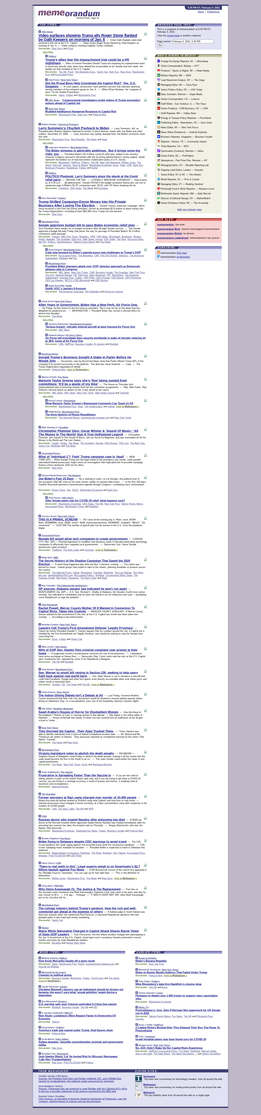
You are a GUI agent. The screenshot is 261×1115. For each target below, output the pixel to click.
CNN (129, 165)
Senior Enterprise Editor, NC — (184, 203)
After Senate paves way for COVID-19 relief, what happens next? (85, 500)
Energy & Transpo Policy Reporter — (185, 118)
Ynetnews (150, 1037)
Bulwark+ (84, 236)
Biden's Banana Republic (151, 960)
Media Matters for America (65, 853)
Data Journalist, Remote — (181, 94)
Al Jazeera (99, 344)
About (201, 11)
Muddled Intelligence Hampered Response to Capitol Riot (80, 111)
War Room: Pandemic (67, 578)
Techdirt (56, 684)
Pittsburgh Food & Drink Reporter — (187, 188)
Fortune (56, 236)
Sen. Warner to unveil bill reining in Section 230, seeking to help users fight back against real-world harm (88, 674)
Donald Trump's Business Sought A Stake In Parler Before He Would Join (85, 359)
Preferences (213, 11)
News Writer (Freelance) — (183, 132)
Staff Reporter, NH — (178, 113)
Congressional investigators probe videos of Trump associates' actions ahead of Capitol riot (93, 102)
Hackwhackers (64, 242)
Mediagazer (149, 1084)
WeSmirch (149, 1092)
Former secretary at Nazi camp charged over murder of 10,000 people (87, 797)
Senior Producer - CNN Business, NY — (184, 108)
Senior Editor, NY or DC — (180, 174)
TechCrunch (97, 978)
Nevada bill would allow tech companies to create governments (83, 538)
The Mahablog (85, 255)
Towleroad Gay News (86, 831)
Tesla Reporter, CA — (174, 146)
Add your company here (189, 209)
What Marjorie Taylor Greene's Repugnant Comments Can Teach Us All (89, 403)
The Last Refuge (123, 572)
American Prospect (68, 124)
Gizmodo (89, 550)
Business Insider (104, 272)
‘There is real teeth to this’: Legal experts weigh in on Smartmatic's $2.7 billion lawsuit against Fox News (89, 868)
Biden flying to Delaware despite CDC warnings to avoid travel (83, 841)
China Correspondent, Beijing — (179, 66)
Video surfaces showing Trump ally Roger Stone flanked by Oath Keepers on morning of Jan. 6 (88, 37)
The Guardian (63, 239)
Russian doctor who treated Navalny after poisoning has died (82, 819)
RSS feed (182, 253)
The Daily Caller (71, 550)
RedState (55, 446)
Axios (116, 165)
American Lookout (113, 291)
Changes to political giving (55, 975)
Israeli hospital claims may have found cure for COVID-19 (170, 1039)
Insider (55, 443)
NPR (92, 236)
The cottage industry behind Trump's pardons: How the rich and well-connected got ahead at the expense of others (87, 910)
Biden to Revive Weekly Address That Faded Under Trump (171, 972)
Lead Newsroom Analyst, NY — (182, 80)
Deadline (63, 427)
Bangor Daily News (76, 943)
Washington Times (74, 506)
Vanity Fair (102, 72)
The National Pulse (61, 572)
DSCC (75, 490)
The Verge (71, 684)
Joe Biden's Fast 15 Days (56, 478)
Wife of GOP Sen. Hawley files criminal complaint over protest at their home (88, 651)
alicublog (56, 943)
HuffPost (75, 162)
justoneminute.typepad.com (95, 417)
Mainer (45, 928)
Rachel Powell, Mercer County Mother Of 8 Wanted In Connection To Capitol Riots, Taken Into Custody (87, 609)
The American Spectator (71, 291)
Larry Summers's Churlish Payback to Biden (74, 128)
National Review (63, 275)
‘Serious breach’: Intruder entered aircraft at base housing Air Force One (90, 326)
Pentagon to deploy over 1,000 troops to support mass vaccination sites (176, 997)
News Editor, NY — (179, 127)
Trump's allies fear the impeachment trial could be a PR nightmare (87, 61)
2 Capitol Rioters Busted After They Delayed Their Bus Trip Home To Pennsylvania (177, 1029)
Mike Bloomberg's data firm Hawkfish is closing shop (168, 984)
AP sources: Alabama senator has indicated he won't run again (83, 588)
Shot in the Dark (143, 1053)
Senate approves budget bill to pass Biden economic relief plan (87, 225)
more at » (78, 369)
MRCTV (68, 1013)
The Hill (62, 72)
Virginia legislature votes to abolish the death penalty (76, 753)
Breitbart (114, 344)
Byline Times (58, 490)
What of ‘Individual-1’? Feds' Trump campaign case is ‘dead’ (81, 456)
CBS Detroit (117, 277)
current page (173, 35)
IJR (75, 275)
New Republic (78, 139)
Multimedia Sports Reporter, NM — (185, 193)
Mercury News (209, 1051)
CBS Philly (89, 277)
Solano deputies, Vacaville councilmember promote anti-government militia (81, 1043)
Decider (99, 443)
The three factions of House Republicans (70, 414)
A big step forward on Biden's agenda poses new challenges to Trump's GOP (93, 252)
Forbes (69, 95)
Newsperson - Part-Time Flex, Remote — (183, 160)
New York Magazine (110, 162)
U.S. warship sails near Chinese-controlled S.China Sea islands (78, 1004)
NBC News (64, 272)
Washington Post (87, 95)
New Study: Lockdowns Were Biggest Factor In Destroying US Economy (77, 1017)
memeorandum (165, 224)
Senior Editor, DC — (177, 155)
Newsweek (69, 401)
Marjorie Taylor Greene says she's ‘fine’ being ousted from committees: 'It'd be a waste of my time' (83, 382)
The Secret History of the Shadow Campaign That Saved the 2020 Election (84, 562)
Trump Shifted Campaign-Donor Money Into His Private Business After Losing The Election (82, 203)
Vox (75, 258)
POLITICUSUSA (108, 255)
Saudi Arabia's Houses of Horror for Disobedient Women (78, 712)
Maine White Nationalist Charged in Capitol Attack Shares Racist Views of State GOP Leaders (89, 932)
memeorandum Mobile (169, 233)
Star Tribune (119, 853)
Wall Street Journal (92, 239)
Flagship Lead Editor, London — (181, 170)
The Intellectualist (93, 406)
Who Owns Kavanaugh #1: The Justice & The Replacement (80, 889)
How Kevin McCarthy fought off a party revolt (67, 960)
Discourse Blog (135, 239)
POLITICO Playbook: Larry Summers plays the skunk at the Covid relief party (91, 178)
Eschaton (103, 188)
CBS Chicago (103, 277)
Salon (61, 95)
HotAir (94, 168)
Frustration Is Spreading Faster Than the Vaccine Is (75, 775)
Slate (104, 139)
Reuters (137, 236)
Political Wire (99, 114)
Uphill (68, 286)
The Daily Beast (162, 1053)
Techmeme (149, 1076)
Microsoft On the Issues (54, 972)
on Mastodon (183, 257)
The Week (91, 139)
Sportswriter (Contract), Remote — (181, 151)
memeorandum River (168, 229)
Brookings (127, 236)
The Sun (49, 275)
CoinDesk (64, 188)
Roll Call (57, 165)
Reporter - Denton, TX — (183, 141)
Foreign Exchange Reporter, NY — (184, 61)
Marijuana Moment (102, 764)
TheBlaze (57, 550)
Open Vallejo (62, 1039)
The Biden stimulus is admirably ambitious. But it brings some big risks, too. (92, 152)
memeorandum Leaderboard (172, 238)
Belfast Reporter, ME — (175, 75)
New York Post (137, 272)
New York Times (69, 80)
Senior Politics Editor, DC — (181, 89)
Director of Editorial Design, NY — (185, 198)
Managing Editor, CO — (184, 165)
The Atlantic (67, 772)
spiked (111, 406)
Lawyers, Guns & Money (75, 165)
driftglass (123, 255)
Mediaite (50, 239)
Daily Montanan (97, 275)
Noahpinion (72, 168)
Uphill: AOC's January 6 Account (65, 288)
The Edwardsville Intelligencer (72, 586)
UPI (109, 275)
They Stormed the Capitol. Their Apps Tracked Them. (76, 731)
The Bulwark (74, 476)
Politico (52, 56)
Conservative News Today (119, 575)
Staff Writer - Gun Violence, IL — (183, 103)
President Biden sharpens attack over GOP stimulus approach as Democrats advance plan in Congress (92, 268)
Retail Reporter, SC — (179, 179)
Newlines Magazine (63, 709)
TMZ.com (124, 443)
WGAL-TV (143, 1007)
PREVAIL (58, 886)
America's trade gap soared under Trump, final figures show (76, 1030)
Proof (70, 48)
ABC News (47, 32)
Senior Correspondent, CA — (179, 99)
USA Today (75, 188)
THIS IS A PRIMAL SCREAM (58, 519)
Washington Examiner (100, 165)
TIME (55, 558)
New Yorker (63, 692)
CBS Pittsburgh (133, 277)
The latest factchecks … (184, 1053)
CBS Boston (101, 280)
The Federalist (92, 291)
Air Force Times (74, 335)
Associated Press (64, 74)
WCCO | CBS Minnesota (77, 280)
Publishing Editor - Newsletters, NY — (186, 122)
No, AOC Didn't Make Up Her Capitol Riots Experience (169, 1047)
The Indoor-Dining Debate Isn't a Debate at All (71, 695)
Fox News (63, 377)
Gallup (76, 572)
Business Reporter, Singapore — (186, 136)
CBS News (102, 236)
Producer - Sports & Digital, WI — (184, 70)
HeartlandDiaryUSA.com (60, 575)
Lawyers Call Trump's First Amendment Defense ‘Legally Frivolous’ (86, 628)
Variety (63, 443)
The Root (121, 239)
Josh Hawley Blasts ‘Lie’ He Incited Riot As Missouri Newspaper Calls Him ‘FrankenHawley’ (78, 1058)
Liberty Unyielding (211, 1053)
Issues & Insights (147, 958)
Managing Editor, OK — (178, 85)
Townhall (124, 393)
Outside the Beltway (49, 966)
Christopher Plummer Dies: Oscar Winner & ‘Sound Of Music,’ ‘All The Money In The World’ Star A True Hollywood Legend (88, 432)
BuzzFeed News (50, 354)
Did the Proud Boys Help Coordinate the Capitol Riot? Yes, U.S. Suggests (90, 85)
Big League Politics (84, 575)
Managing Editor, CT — (181, 184)
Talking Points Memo (84, 242)
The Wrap (70, 446)
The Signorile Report (69, 417)
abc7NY (42, 242)
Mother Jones (129, 162)
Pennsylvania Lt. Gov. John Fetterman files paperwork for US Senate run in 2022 (177, 1012)
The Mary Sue (137, 443)
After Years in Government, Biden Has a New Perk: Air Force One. (88, 305)
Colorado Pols (66, 277)
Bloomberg (64, 162)
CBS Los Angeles (54, 280)
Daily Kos (114, 72)
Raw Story (57, 48)
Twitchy (56, 1021)
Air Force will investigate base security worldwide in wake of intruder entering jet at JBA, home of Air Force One (95, 339)
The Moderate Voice (85, 72)
